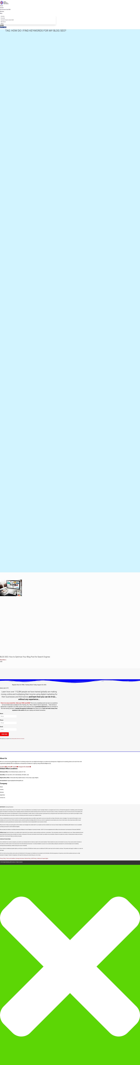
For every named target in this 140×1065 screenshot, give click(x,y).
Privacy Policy (3, 858)
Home (1, 5)
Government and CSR (5, 9)
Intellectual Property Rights (42, 858)
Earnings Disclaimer (20, 858)
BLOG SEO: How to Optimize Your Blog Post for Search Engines (25, 657)
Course (2, 7)
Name (1, 713)
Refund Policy (28, 858)
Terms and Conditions (10, 858)
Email (1, 726)
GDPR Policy (33, 858)
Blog (1, 13)
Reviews (2, 11)
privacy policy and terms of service (18, 738)
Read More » (3, 659)
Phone (1, 720)
